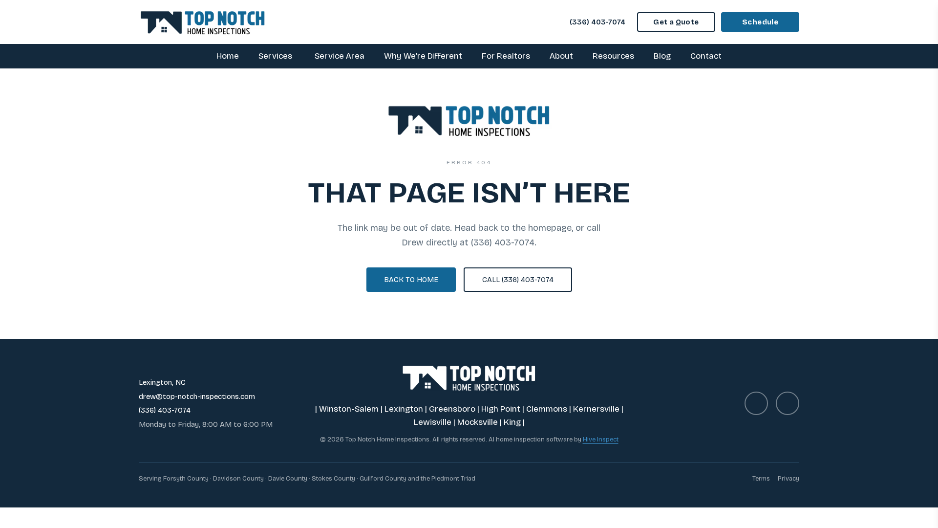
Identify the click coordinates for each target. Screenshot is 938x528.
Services (275, 56)
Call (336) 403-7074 (518, 279)
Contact (706, 56)
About (561, 56)
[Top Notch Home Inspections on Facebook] (756, 403)
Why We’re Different (423, 56)
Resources (613, 56)
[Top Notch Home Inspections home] (203, 22)
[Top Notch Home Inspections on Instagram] (787, 403)
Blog (662, 56)
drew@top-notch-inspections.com (197, 396)
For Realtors (506, 56)
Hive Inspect (600, 439)
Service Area (339, 56)
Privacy (788, 479)
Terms (761, 479)
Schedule (760, 22)
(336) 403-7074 (597, 22)
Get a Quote (676, 22)
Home (227, 56)
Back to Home (411, 279)
